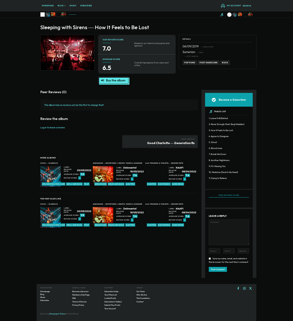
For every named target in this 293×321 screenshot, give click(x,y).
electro (130, 184)
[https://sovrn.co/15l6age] (42, 14)
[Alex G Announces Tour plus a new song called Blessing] (53, 14)
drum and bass (116, 184)
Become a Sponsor (80, 291)
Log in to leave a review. (52, 127)
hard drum (177, 184)
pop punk (189, 62)
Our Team (140, 291)
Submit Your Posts (112, 305)
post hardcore (209, 62)
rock (225, 62)
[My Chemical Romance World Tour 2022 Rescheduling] (63, 14)
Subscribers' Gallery (113, 302)
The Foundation (143, 298)
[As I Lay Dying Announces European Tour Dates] (48, 14)
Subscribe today (111, 291)
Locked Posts (110, 298)
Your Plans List (110, 295)
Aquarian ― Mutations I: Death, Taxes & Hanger (117, 163)
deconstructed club (53, 184)
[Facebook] (238, 288)
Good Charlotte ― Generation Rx (171, 143)
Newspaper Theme (57, 314)
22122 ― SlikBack (49, 163)
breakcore (100, 184)
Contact (139, 302)
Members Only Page (81, 295)
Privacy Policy (78, 305)
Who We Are (141, 295)
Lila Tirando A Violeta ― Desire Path (164, 163)
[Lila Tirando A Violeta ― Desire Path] (155, 176)
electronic (164, 184)
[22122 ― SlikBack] (50, 176)
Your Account (110, 308)
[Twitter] (250, 288)
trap (86, 184)
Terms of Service (79, 302)
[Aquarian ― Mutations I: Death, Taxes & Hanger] (103, 176)
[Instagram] (244, 288)
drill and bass (74, 184)
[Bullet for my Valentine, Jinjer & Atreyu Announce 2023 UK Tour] (58, 14)
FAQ (74, 298)
